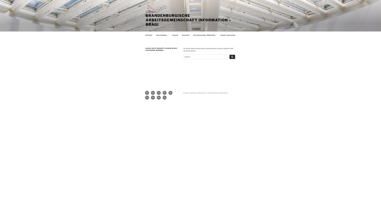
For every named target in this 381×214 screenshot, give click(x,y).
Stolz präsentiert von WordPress (217, 93)
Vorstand (175, 35)
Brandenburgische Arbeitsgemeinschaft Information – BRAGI (188, 20)
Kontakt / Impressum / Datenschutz (194, 93)
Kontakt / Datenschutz (228, 35)
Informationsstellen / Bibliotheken (204, 35)
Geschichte (185, 35)
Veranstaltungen (161, 35)
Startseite (148, 35)
